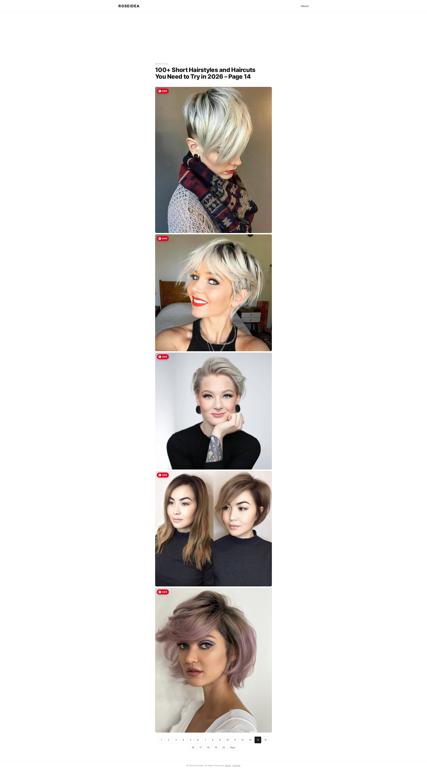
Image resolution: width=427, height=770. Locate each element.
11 (235, 739)
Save (164, 91)
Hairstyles (161, 64)
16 (193, 747)
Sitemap (237, 765)
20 (223, 747)
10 (227, 739)
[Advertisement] (213, 39)
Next (232, 747)
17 (200, 747)
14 (258, 739)
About (305, 6)
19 (216, 747)
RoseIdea (129, 6)
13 (250, 739)
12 (242, 739)
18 (208, 747)
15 (265, 739)
